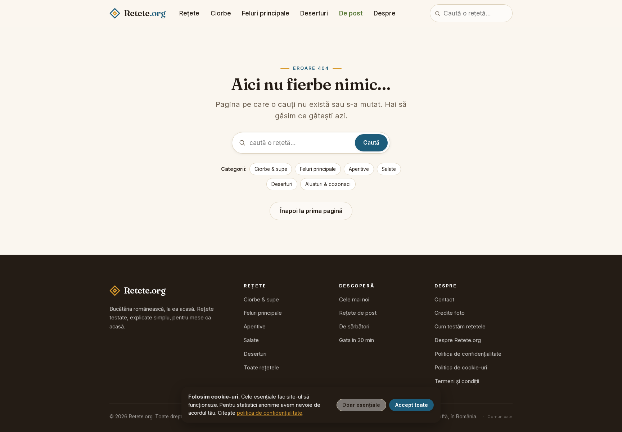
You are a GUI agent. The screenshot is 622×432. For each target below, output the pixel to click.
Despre (385, 13)
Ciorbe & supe (270, 169)
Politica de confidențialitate (467, 353)
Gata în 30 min (356, 340)
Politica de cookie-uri (460, 367)
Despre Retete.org (457, 340)
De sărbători (354, 326)
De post (351, 13)
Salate (389, 169)
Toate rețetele (261, 367)
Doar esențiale (361, 405)
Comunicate (500, 416)
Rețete (189, 13)
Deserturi (314, 13)
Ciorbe (221, 13)
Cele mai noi (354, 299)
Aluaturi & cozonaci (328, 184)
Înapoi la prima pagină (311, 210)
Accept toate (411, 405)
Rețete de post (358, 312)
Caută (371, 142)
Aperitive (359, 169)
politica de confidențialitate (269, 413)
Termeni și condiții (456, 381)
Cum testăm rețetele (460, 326)
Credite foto (449, 312)
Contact (444, 299)
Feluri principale (265, 13)
